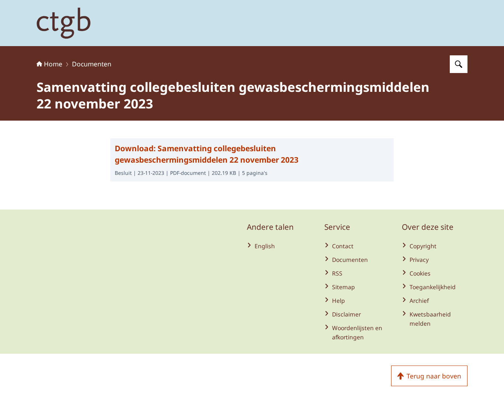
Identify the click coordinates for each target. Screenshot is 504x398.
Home (53, 63)
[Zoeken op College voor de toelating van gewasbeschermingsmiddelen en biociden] (458, 64)
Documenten (91, 63)
